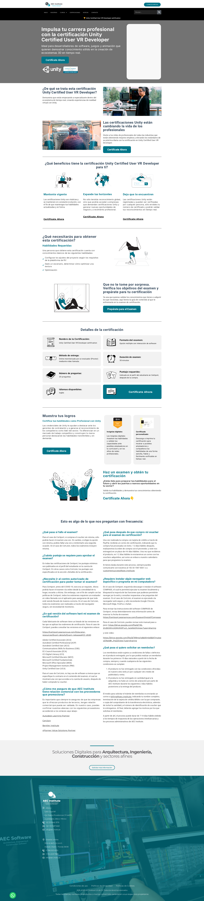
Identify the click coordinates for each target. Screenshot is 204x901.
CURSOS (62, 12)
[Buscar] (159, 12)
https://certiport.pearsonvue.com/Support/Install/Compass (132, 617)
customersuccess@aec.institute (119, 571)
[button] (13, 895)
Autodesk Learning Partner (56, 716)
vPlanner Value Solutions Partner (59, 730)
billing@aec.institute (121, 696)
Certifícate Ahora (54, 219)
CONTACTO (94, 12)
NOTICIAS (85, 12)
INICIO (45, 12)
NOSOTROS (53, 12)
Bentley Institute (50, 725)
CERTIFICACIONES (75, 12)
